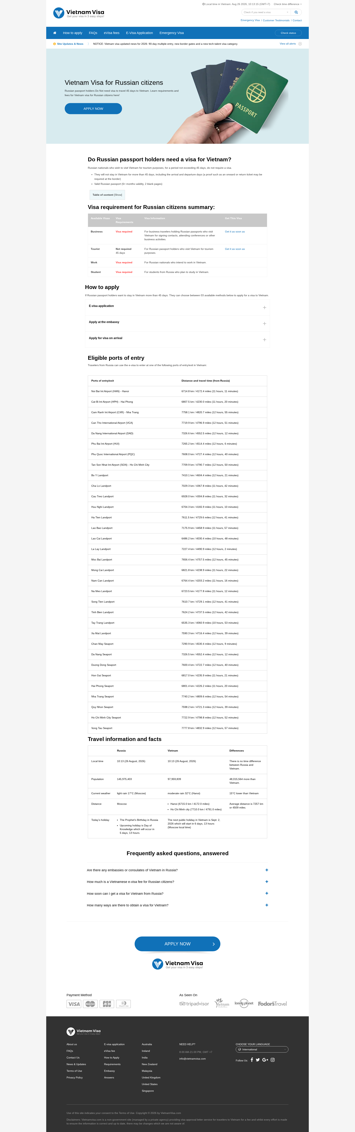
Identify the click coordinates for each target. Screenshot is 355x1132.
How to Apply (111, 1057)
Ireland (146, 1050)
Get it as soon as (235, 231)
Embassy (109, 1070)
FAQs (93, 33)
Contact (297, 20)
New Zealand (149, 1064)
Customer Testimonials (276, 20)
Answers (109, 1077)
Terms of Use (74, 1070)
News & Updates (76, 1064)
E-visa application (114, 1044)
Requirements (112, 1064)
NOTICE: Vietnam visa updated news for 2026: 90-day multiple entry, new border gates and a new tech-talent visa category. (165, 43)
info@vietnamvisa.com (192, 1058)
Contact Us (73, 1057)
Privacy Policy (75, 1077)
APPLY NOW (93, 109)
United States (150, 1084)
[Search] (296, 12)
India (145, 1057)
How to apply (72, 33)
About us (72, 1044)
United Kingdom (151, 1077)
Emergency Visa (250, 20)
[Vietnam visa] (55, 33)
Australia (147, 1044)
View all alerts (288, 43)
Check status (288, 32)
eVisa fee (109, 1050)
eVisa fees (111, 33)
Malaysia (147, 1070)
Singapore (148, 1090)
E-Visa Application (139, 33)
